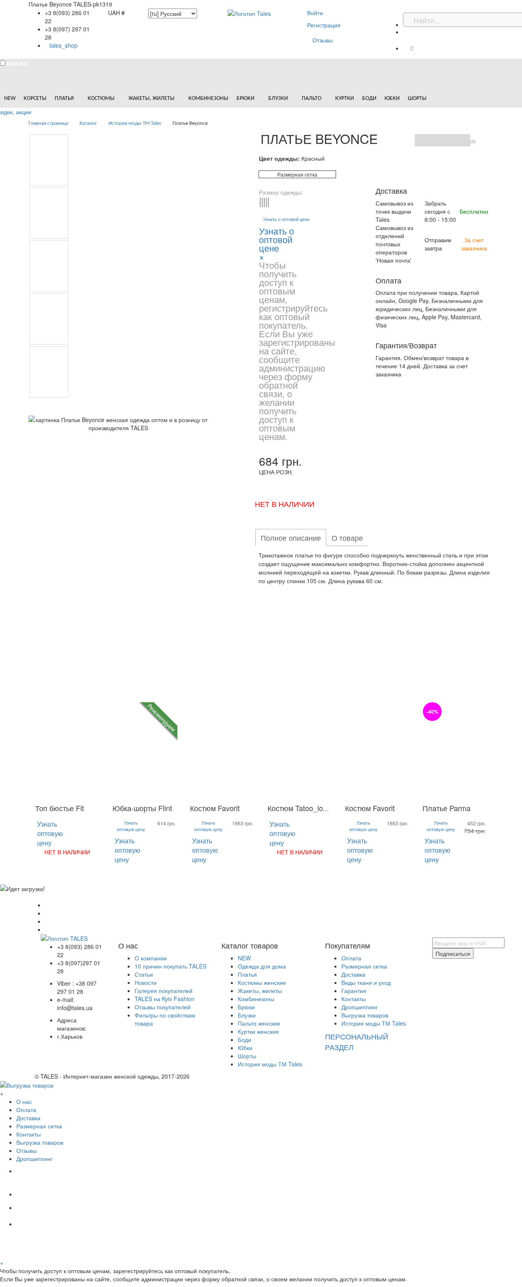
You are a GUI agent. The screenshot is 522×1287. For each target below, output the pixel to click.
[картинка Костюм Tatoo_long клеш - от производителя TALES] (300, 750)
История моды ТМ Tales (270, 1064)
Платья (247, 974)
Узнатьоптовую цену (50, 833)
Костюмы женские (262, 982)
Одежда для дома (262, 966)
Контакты (353, 999)
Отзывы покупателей (162, 1007)
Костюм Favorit (215, 808)
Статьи (144, 974)
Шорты (247, 1056)
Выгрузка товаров (364, 1015)
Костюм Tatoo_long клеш (309, 808)
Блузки (247, 1015)
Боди (244, 1039)
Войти (315, 13)
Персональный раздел (356, 1041)
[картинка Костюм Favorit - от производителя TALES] (222, 750)
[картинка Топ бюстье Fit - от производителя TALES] (67, 750)
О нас (24, 1101)
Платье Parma (446, 808)
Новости (146, 982)
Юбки (245, 1048)
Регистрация (324, 25)
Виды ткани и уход (366, 982)
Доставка (353, 974)
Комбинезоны (256, 999)
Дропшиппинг (359, 1007)
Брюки (246, 1007)
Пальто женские (259, 1023)
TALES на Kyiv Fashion (165, 999)
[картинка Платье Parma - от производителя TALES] (454, 750)
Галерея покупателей (163, 990)
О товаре (347, 537)
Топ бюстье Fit (59, 808)
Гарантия (353, 990)
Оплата (351, 958)
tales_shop (63, 45)
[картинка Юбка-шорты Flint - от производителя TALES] (145, 750)
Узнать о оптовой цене (286, 219)
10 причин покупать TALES (170, 966)
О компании (151, 958)
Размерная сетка (297, 174)
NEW (244, 958)
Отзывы (322, 40)
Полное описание (291, 537)
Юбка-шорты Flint (142, 808)
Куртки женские (258, 1031)
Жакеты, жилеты (260, 990)
